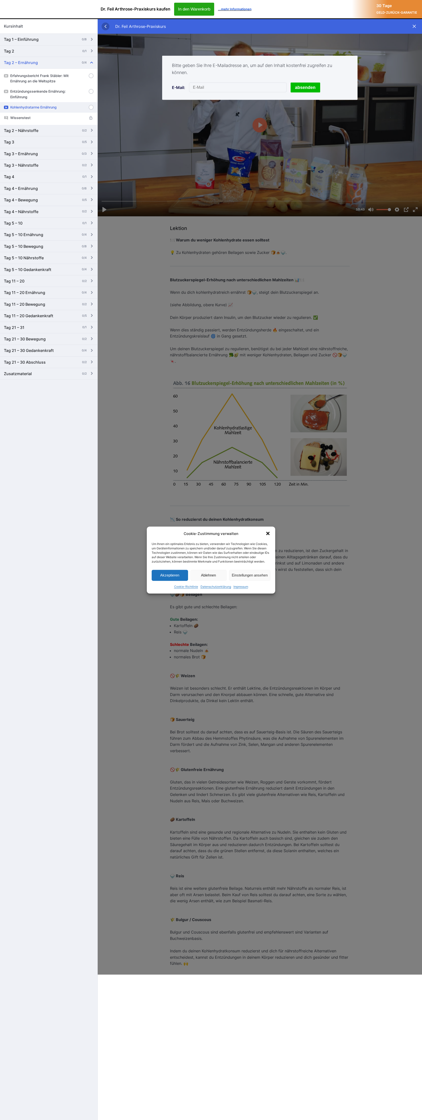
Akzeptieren (169, 575)
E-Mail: (178, 87)
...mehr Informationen (235, 9)
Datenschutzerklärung (215, 586)
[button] (267, 533)
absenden (305, 87)
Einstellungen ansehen (250, 575)
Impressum (240, 586)
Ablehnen (208, 575)
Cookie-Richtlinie (186, 586)
